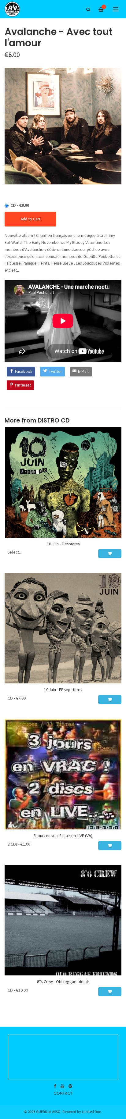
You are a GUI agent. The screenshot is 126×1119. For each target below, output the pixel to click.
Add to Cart (30, 219)
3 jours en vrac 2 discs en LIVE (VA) (63, 835)
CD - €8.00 (19, 205)
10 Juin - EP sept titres (63, 689)
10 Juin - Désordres (63, 544)
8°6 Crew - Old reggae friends (63, 981)
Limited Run (91, 1112)
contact (63, 1093)
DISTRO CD (54, 420)
